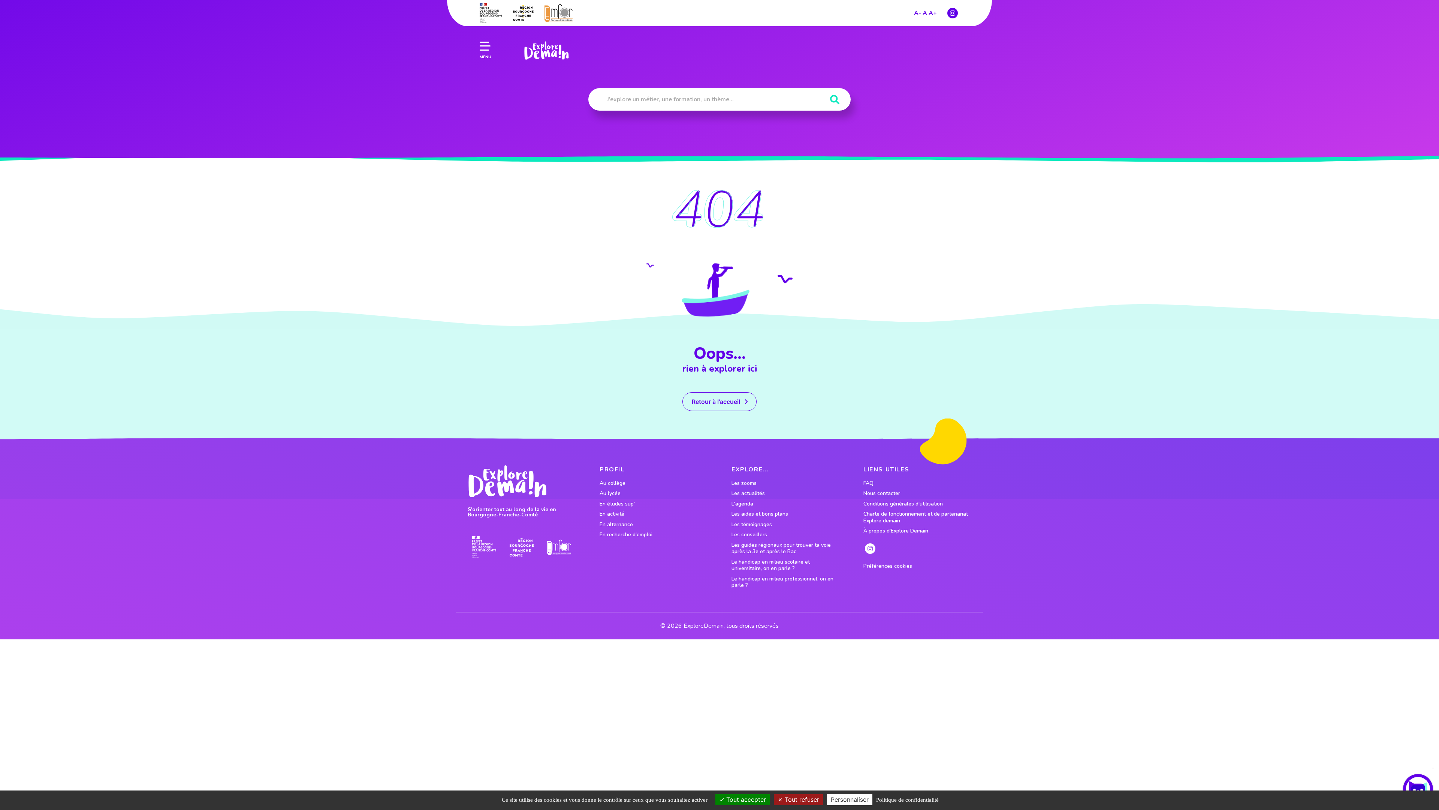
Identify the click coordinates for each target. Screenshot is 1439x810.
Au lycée (610, 493)
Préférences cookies (887, 566)
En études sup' (617, 504)
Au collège (612, 483)
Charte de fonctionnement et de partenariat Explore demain (915, 517)
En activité (612, 514)
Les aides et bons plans (759, 514)
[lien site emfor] (558, 12)
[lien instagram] (952, 13)
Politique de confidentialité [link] (907, 800)
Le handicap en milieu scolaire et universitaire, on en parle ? (770, 565)
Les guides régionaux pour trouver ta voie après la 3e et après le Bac (781, 548)
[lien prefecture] (491, 13)
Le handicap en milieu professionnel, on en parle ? (782, 582)
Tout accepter (745, 799)
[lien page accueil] (546, 50)
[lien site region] (523, 13)
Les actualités (748, 493)
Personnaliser (850, 799)
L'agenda (742, 504)
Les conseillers (749, 534)
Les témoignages (751, 524)
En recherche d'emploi (626, 534)
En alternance (616, 524)
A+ (933, 13)
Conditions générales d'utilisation (903, 504)
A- (917, 13)
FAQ (868, 483)
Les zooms (744, 483)
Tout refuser (801, 799)
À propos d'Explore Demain (895, 531)
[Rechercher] (835, 100)
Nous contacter (881, 493)
